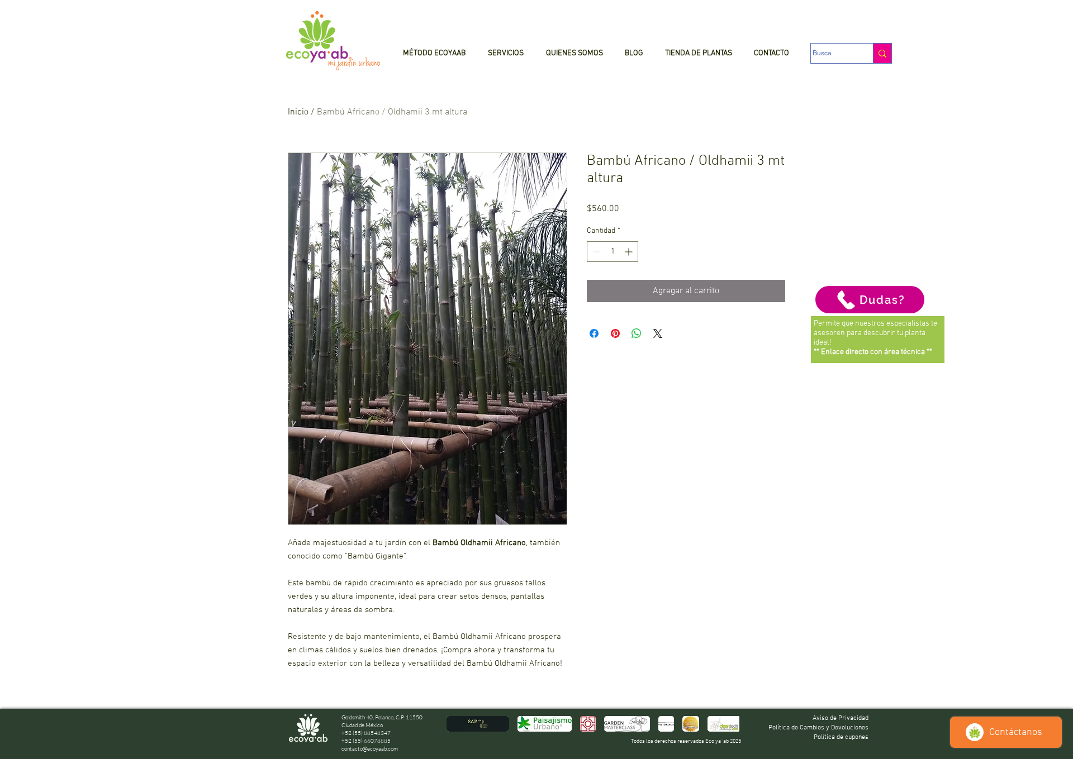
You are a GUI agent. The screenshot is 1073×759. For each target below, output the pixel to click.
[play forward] (725, 724)
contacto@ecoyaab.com (369, 748)
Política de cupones (841, 737)
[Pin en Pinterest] (615, 333)
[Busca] (882, 53)
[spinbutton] (612, 251)
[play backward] (460, 724)
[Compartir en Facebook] (594, 333)
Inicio (298, 112)
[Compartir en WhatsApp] (636, 333)
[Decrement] (595, 251)
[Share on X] (657, 333)
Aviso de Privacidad (840, 718)
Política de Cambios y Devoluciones (818, 728)
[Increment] (630, 251)
